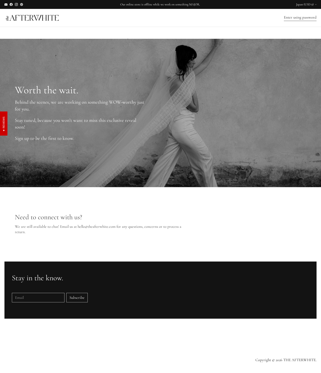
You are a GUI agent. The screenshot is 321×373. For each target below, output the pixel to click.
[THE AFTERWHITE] (32, 18)
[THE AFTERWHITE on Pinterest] (21, 4)
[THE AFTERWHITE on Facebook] (11, 4)
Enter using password (300, 17)
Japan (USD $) (305, 4)
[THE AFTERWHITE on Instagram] (16, 4)
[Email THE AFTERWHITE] (6, 4)
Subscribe (77, 297)
